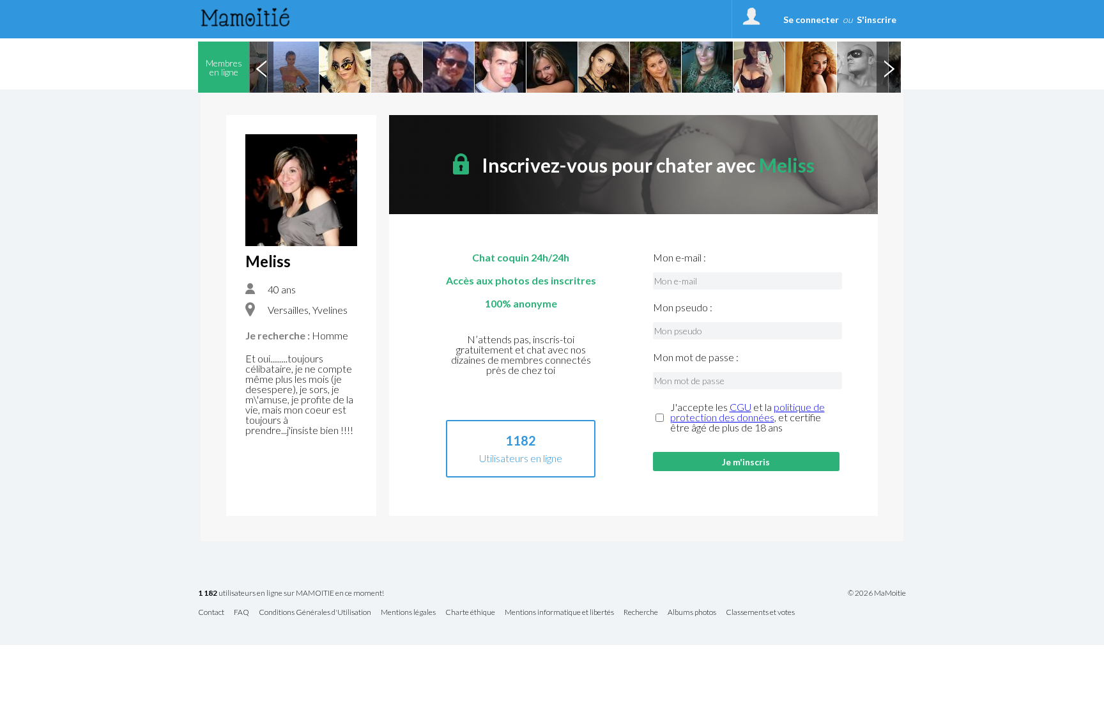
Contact (211, 613)
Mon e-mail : (679, 257)
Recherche (641, 613)
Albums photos (692, 613)
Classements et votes (760, 613)
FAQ (241, 613)
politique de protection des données (747, 412)
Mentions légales (408, 613)
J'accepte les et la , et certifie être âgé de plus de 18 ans (747, 417)
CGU (740, 407)
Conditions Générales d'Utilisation (315, 613)
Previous (261, 67)
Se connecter (811, 19)
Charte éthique (470, 613)
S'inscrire (876, 19)
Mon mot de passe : (696, 357)
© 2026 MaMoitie (877, 593)
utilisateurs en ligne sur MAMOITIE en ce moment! (291, 593)
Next (889, 67)
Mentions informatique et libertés (559, 613)
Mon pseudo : (682, 307)
